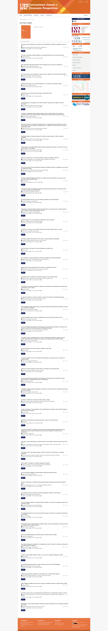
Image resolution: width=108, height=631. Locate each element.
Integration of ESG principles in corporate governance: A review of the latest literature (39, 420)
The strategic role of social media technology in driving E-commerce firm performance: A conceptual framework (42, 453)
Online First (36, 15)
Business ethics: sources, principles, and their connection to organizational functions (38, 267)
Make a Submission (81, 19)
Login (87, 2)
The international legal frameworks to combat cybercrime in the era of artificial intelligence (40, 564)
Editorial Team (49, 15)
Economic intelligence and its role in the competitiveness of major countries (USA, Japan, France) (41, 317)
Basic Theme (57, 622)
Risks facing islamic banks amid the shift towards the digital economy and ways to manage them (41, 64)
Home (21, 15)
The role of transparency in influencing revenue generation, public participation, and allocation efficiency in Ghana (43, 483)
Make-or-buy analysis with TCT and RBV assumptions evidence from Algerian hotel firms (40, 158)
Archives (42, 15)
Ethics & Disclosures (76, 60)
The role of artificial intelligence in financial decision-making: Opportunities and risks (39, 472)
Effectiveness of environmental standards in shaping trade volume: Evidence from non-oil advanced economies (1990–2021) (44, 604)
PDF (23, 51)
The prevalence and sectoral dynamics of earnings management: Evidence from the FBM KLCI (41, 493)
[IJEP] (74, 21)
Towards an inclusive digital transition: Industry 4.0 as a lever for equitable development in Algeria (42, 555)
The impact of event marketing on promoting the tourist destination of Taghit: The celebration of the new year (43, 45)
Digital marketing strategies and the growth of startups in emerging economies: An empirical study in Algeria (44, 583)
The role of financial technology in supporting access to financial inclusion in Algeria (39, 534)
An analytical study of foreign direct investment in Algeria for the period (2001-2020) (39, 277)
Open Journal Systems (59, 624)
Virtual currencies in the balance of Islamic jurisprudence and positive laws (37, 248)
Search (86, 15)
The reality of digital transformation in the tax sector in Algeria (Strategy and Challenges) (40, 239)
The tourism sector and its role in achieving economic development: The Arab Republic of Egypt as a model (44, 593)
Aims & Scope (75, 55)
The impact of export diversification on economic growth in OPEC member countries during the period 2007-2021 (44, 442)
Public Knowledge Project (59, 623)
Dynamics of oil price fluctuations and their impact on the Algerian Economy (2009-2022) (40, 368)
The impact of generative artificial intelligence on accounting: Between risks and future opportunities (42, 55)
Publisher (74, 65)
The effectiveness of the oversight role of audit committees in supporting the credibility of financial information (42, 103)
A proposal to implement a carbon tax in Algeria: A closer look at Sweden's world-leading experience (42, 297)
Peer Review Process (77, 62)
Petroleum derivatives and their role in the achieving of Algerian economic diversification (40, 199)
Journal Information (28, 15)
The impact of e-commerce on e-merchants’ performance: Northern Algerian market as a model (41, 229)
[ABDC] (81, 76)
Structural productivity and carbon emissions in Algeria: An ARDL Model (36, 348)
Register (80, 2)
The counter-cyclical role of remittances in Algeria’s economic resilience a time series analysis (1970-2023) (43, 74)
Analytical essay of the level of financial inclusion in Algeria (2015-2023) (36, 93)
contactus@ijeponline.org (44, 624)
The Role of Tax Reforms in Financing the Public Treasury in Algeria (35, 400)
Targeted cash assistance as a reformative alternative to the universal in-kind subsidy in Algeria (41, 83)
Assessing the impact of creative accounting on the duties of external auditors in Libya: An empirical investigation (42, 137)
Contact (74, 70)
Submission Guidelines (77, 68)
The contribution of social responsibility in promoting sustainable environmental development (41, 258)
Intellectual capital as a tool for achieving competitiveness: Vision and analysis (37, 220)
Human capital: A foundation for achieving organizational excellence (35, 463)
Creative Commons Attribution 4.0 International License (78, 626)
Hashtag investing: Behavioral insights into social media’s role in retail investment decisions (40, 574)
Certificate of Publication (77, 57)
